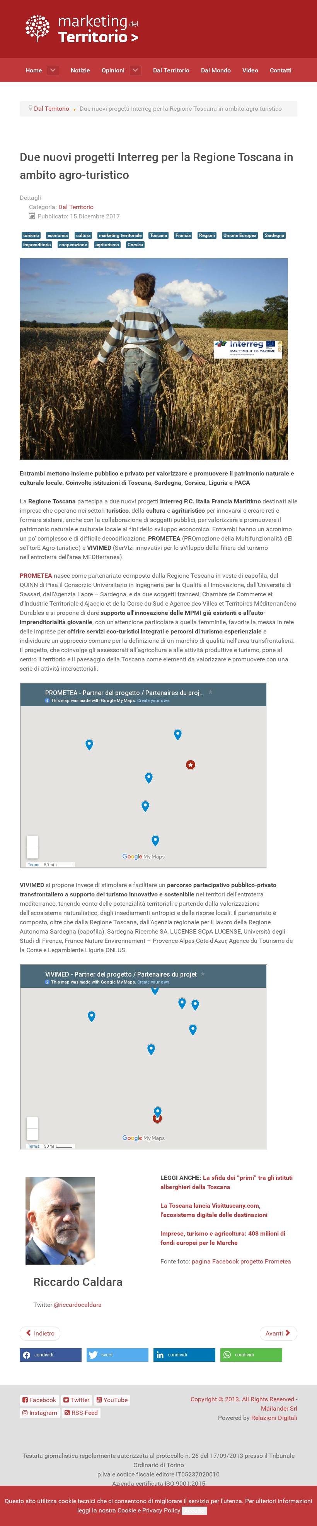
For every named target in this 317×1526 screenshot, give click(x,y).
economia (58, 235)
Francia (183, 235)
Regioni (207, 235)
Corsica (135, 244)
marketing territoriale (120, 235)
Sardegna (274, 235)
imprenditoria (37, 244)
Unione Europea (239, 235)
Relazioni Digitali (274, 1417)
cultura (83, 235)
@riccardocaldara (78, 1304)
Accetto (194, 1510)
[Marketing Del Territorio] (82, 28)
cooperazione (73, 244)
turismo (31, 235)
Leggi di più (224, 1510)
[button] (51, 1355)
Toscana (158, 235)
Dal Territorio (76, 207)
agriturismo (107, 244)
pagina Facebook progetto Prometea (241, 1261)
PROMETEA (36, 575)
